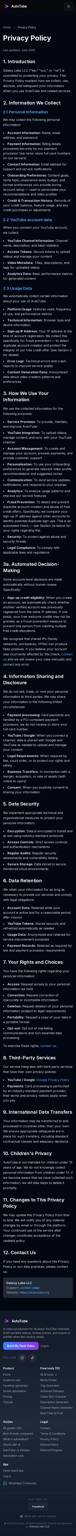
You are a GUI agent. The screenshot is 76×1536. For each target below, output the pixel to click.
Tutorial (8, 1402)
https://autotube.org (34, 1292)
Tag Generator (49, 1385)
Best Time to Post (51, 1413)
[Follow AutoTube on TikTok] (32, 1358)
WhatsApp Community (23, 1483)
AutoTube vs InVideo (16, 1450)
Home (7, 27)
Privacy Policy (49, 1439)
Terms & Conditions (52, 1433)
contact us (48, 1046)
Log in (45, 1345)
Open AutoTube (13, 1470)
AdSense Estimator (52, 1391)
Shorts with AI (11, 1444)
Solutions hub (11, 1380)
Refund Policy (49, 1444)
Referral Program (51, 1450)
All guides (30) (12, 1428)
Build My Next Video (21, 1345)
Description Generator (54, 1402)
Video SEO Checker (53, 1396)
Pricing (7, 1396)
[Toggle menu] (68, 6)
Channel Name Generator (56, 1407)
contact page (30, 1288)
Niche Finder (48, 1380)
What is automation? (16, 1439)
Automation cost (13, 1455)
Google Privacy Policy (53, 1080)
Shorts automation (14, 1391)
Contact (45, 1428)
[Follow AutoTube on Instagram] (22, 1358)
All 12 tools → (48, 1374)
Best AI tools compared (18, 1433)
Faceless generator (15, 1385)
